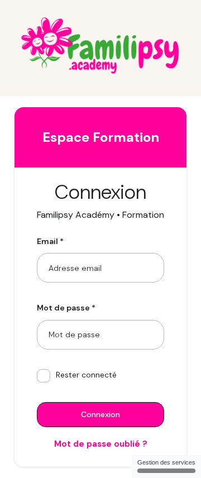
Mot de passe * (66, 308)
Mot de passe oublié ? (100, 444)
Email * (50, 241)
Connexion (100, 414)
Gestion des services (166, 462)
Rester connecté (86, 375)
